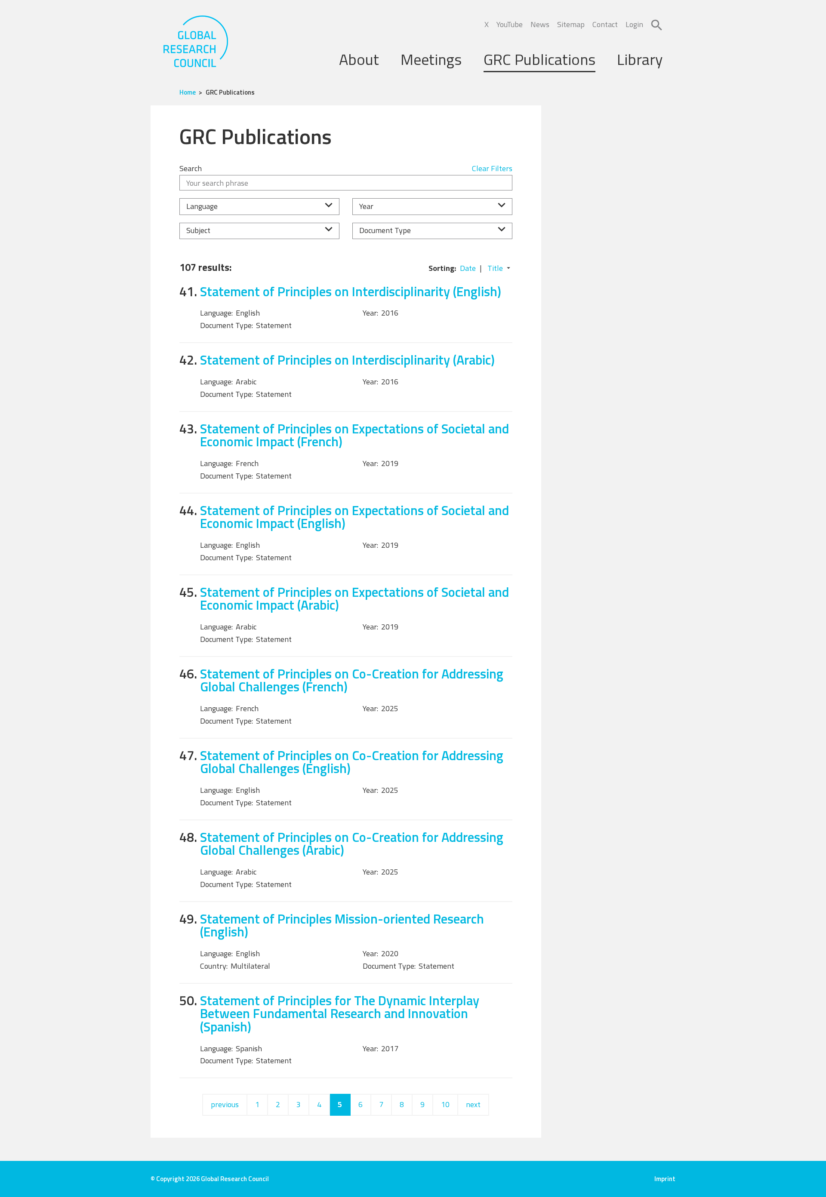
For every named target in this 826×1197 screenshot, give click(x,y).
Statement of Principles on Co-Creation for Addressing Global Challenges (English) (351, 762)
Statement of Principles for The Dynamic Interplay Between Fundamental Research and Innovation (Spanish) (339, 1013)
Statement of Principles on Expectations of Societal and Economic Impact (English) (354, 517)
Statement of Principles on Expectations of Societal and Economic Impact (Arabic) (354, 598)
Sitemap (571, 24)
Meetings (431, 59)
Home (187, 92)
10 (445, 1104)
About (359, 59)
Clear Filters (492, 168)
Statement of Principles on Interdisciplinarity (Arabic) (347, 360)
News (539, 24)
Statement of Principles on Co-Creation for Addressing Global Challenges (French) (351, 680)
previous (225, 1104)
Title (495, 268)
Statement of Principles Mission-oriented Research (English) (342, 925)
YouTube (509, 24)
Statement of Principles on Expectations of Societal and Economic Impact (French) (354, 435)
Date (468, 268)
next (473, 1104)
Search (190, 168)
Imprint (664, 1179)
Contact (605, 24)
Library (640, 59)
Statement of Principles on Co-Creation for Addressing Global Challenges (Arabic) (351, 843)
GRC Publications (539, 59)
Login (634, 24)
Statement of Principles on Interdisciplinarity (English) (350, 291)
